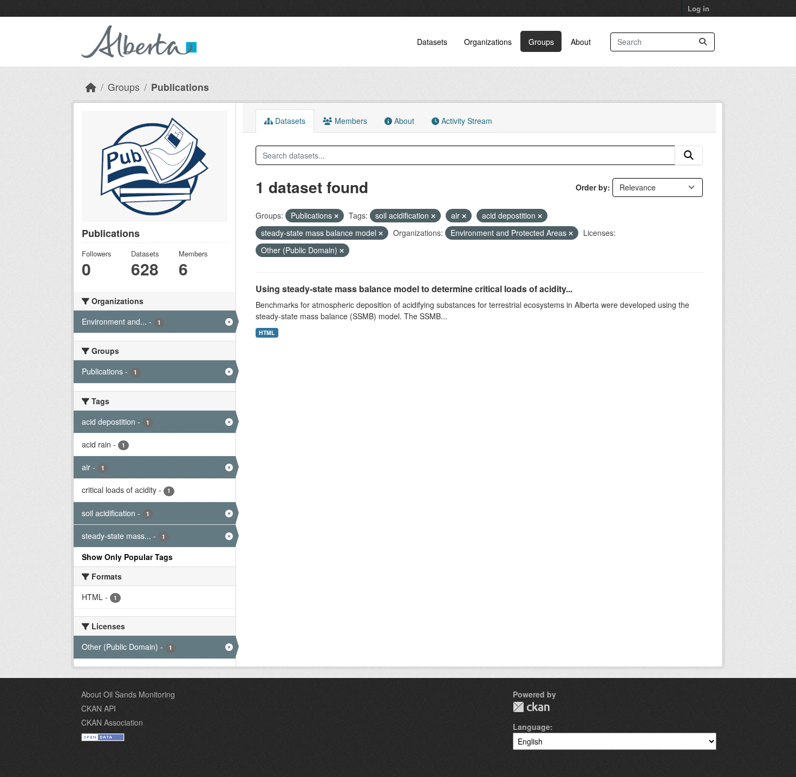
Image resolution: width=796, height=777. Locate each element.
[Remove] (336, 216)
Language (531, 726)
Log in (698, 8)
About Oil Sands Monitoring (128, 694)
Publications (180, 87)
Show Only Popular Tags (127, 556)
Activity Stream (465, 120)
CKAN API (98, 708)
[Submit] (703, 41)
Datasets (432, 41)
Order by (592, 187)
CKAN (531, 707)
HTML (267, 332)
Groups (541, 41)
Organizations (488, 41)
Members (349, 120)
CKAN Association (112, 722)
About (581, 41)
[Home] (91, 87)
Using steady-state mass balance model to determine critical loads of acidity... (414, 288)
